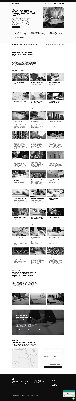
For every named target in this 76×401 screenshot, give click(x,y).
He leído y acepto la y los (52, 364)
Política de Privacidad (53, 364)
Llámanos (23, 27)
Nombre (45, 349)
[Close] (73, 391)
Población (55, 356)
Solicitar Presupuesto (16, 27)
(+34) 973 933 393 (36, 382)
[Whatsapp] (73, 398)
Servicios (49, 3)
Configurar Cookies (54, 385)
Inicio (46, 3)
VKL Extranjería (16, 3)
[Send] (73, 395)
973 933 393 (56, 3)
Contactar (60, 3)
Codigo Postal (46, 356)
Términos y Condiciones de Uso (56, 384)
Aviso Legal (53, 380)
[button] (25, 357)
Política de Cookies (54, 381)
